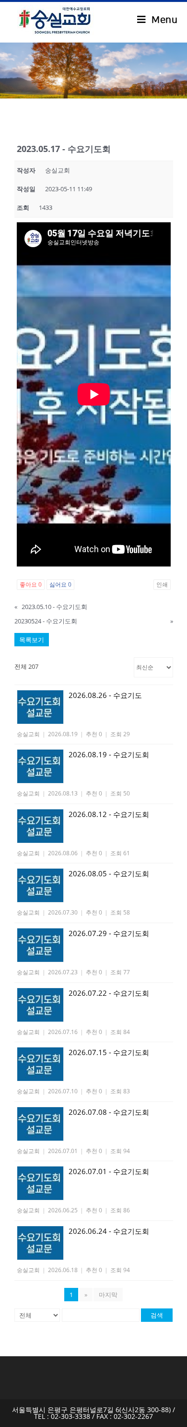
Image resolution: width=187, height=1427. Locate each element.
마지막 (108, 1294)
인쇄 (162, 584)
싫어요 (60, 584)
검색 (157, 1315)
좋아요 (31, 584)
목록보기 (31, 639)
